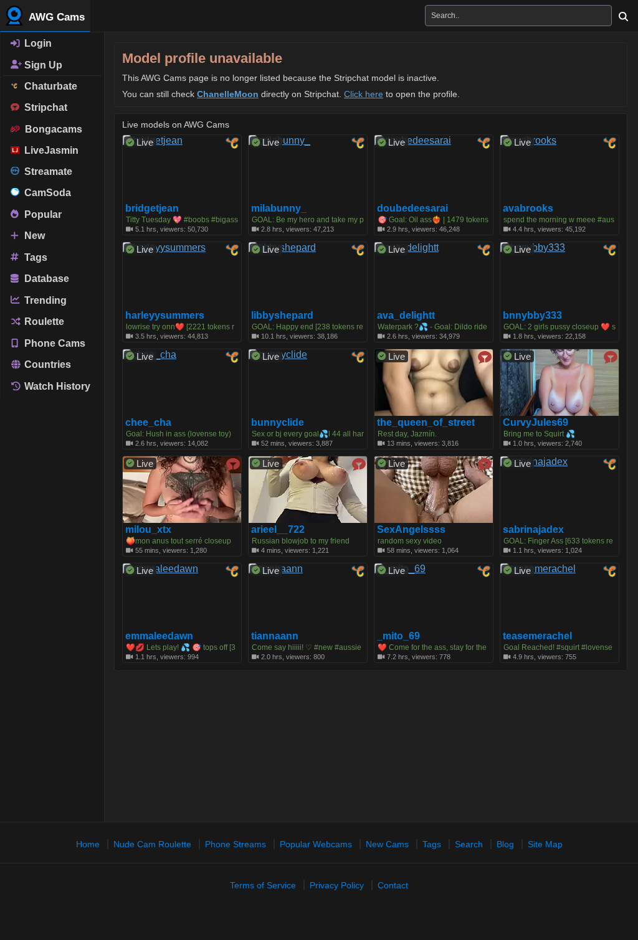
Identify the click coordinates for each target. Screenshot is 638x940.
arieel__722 (278, 530)
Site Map (545, 844)
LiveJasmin (49, 150)
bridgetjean (152, 209)
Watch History (56, 386)
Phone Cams (53, 342)
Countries (46, 364)
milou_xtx (148, 530)
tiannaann (274, 636)
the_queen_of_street (426, 423)
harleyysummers (164, 316)
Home (88, 844)
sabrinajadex (533, 530)
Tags (34, 256)
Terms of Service (263, 885)
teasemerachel (537, 636)
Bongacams (51, 129)
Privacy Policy (337, 885)
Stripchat (43, 107)
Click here (363, 94)
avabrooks (528, 209)
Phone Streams (235, 844)
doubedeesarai (412, 209)
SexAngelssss (411, 530)
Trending (44, 299)
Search (469, 844)
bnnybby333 (532, 316)
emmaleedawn (159, 636)
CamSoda (45, 192)
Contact (393, 885)
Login (37, 43)
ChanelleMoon (228, 94)
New (33, 235)
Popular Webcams (316, 844)
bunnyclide (277, 423)
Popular (42, 214)
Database (45, 278)
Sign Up (42, 64)
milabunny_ (279, 209)
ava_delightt (406, 316)
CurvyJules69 (535, 423)
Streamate (45, 171)
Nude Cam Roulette (152, 844)
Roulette (43, 321)
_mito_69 (398, 636)
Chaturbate (48, 86)
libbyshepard (282, 316)
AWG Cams (55, 17)
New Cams (387, 844)
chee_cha (148, 423)
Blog (505, 844)
